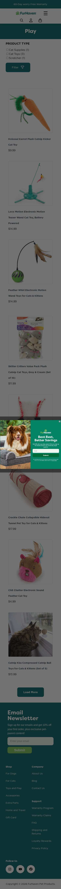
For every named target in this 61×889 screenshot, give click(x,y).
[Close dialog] (60, 421)
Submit (45, 455)
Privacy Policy (54, 460)
